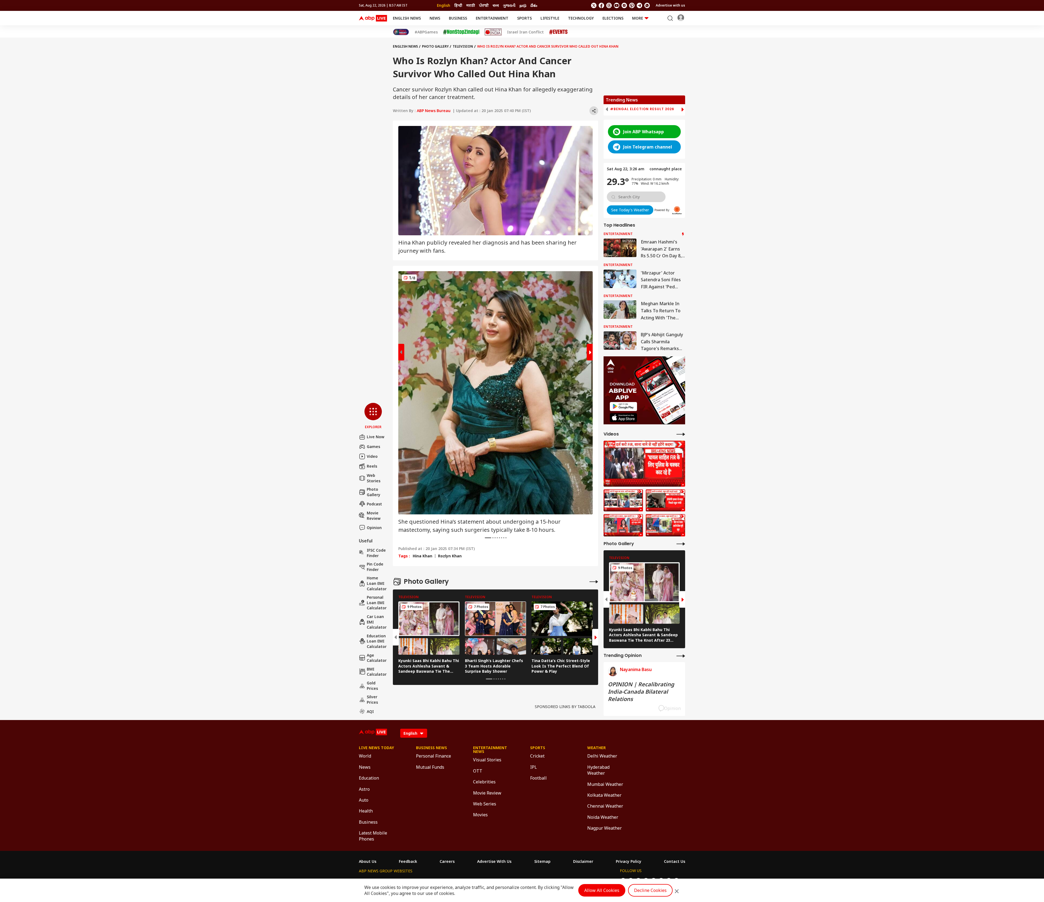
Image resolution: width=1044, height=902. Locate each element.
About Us (367, 861)
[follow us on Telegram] (639, 5)
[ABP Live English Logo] (373, 18)
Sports (524, 18)
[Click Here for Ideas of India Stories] (493, 32)
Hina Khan (422, 556)
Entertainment (492, 18)
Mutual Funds (430, 767)
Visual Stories (487, 760)
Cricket (537, 756)
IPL (533, 767)
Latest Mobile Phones (373, 836)
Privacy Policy (628, 861)
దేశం (533, 5)
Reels (372, 466)
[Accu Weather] (677, 210)
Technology (581, 18)
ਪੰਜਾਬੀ (484, 5)
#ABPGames (426, 32)
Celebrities (484, 782)
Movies (480, 815)
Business (458, 18)
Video (372, 456)
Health (366, 811)
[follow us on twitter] (594, 5)
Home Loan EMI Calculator (377, 583)
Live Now (375, 436)
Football (538, 778)
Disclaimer (583, 861)
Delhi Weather (602, 756)
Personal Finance (433, 756)
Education (369, 778)
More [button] (637, 18)
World (365, 756)
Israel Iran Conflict (525, 32)
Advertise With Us (494, 861)
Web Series (484, 804)
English (443, 5)
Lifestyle (549, 18)
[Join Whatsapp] (647, 5)
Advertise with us (670, 5)
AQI (370, 711)
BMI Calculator (377, 671)
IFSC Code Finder (376, 553)
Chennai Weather (605, 806)
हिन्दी (458, 5)
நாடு (523, 5)
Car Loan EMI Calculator (377, 622)
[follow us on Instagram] (624, 5)
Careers (447, 861)
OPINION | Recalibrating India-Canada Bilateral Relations (641, 692)
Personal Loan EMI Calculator (377, 602)
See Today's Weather (630, 209)
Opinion (374, 527)
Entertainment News (490, 749)
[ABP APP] (623, 406)
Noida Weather (602, 817)
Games (373, 446)
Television (463, 46)
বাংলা (496, 5)
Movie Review (374, 515)
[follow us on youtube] (616, 5)
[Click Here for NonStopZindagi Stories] (461, 32)
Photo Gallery (373, 492)
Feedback (408, 861)
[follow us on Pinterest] (632, 5)
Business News (431, 748)
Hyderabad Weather (598, 770)
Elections (612, 18)
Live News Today (376, 748)
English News (407, 18)
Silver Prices (372, 699)
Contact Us (674, 861)
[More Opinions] (680, 656)
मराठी (470, 5)
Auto (363, 800)
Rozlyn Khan (450, 556)
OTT (477, 771)
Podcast (374, 503)
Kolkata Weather (604, 795)
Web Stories (373, 478)
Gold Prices (372, 685)
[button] (373, 416)
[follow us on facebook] (601, 5)
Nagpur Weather (604, 828)
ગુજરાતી (509, 5)
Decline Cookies (650, 890)
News (435, 18)
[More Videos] (680, 434)
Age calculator (377, 658)
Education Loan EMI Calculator (377, 641)
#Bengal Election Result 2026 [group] (642, 109)
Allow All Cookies (601, 890)
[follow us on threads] (609, 5)
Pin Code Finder (375, 566)
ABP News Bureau (433, 110)
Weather (596, 748)
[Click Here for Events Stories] (558, 32)
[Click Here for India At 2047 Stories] (401, 32)
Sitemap (542, 861)
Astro (364, 789)
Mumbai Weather (605, 784)
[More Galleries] (593, 581)
